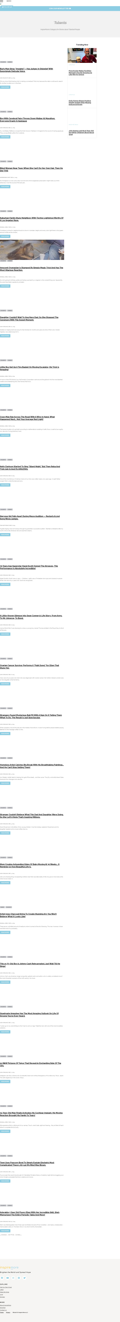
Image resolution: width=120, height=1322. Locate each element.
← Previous (3, 1234)
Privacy (8, 1312)
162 (13, 1234)
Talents (3, 111)
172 (16, 1234)
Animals (2, 1297)
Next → (19, 1234)
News (2, 907)
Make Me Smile (73, 124)
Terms (2, 1312)
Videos (10, 111)
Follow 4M (7, 7)
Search (9, 1)
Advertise (2, 1307)
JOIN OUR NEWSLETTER (60, 8)
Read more (5, 87)
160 (9, 1234)
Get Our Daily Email (6, 1287)
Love (1, 1294)
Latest (1, 1289)
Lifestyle (72, 64)
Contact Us (3, 1310)
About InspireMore (5, 1305)
